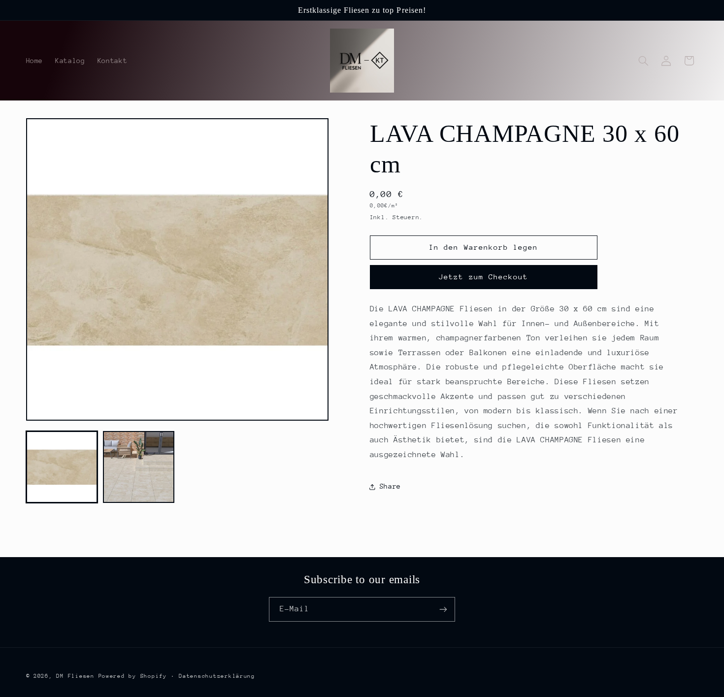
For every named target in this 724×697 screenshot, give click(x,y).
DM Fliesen (75, 676)
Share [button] (390, 486)
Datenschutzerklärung (217, 676)
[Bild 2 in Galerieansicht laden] (139, 467)
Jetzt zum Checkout (483, 277)
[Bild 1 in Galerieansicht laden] (62, 467)
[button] (643, 60)
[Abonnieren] (443, 609)
